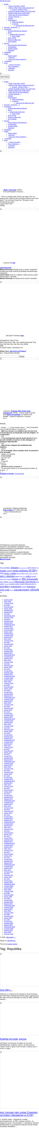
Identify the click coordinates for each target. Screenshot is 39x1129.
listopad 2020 (8, 674)
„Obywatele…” (11, 937)
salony (2, 584)
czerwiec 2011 (8, 872)
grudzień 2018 (8, 715)
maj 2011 (7, 873)
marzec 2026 (8, 608)
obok (21, 576)
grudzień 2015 (8, 779)
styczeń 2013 (8, 838)
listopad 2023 (8, 623)
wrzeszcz (31, 586)
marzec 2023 (8, 632)
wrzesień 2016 (8, 763)
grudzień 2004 (8, 923)
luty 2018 (7, 733)
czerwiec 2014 (8, 808)
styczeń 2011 (8, 880)
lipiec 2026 (7, 601)
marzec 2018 (8, 731)
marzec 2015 (8, 792)
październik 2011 (9, 864)
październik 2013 (9, 822)
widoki (6, 54)
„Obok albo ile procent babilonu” (18, 15)
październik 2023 (9, 624)
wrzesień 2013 (8, 824)
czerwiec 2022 (8, 640)
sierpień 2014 (8, 804)
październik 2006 (9, 884)
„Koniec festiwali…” (14, 16)
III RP (32, 570)
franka (3, 570)
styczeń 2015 (8, 795)
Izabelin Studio (13, 48)
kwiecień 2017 (8, 751)
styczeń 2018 (8, 735)
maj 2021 (7, 664)
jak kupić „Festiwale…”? (12, 27)
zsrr (1, 592)
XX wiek (12, 590)
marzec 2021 (8, 667)
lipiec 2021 (7, 660)
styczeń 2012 (8, 859)
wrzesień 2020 (8, 678)
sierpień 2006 (8, 888)
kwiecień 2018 (8, 729)
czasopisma (7, 29)
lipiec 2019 (7, 703)
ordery (28, 576)
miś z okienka (7, 576)
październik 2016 (9, 761)
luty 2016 (7, 776)
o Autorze (15, 24)
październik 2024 (9, 616)
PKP (20, 579)
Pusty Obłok (16, 36)
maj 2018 (7, 728)
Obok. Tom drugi (10, 190)
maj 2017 (7, 749)
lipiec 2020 (7, 681)
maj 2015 (7, 788)
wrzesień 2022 (8, 635)
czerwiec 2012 (8, 850)
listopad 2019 (8, 696)
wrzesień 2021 (8, 656)
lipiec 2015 (7, 784)
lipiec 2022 (7, 639)
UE (35, 584)
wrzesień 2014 (8, 802)
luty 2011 (7, 879)
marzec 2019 (8, 710)
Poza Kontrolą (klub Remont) (17, 45)
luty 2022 (7, 648)
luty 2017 (7, 754)
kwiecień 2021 (8, 665)
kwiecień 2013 (8, 832)
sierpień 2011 (8, 868)
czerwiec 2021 (8, 662)
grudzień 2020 (8, 672)
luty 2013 (7, 836)
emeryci (34, 568)
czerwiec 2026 (8, 603)
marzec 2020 (8, 688)
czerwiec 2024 (8, 617)
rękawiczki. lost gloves (25, 581)
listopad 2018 (8, 717)
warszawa (16, 586)
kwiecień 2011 (8, 875)
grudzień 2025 (8, 610)
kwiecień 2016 (8, 772)
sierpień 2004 (8, 930)
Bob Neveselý (5, 268)
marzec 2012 (8, 856)
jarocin (19, 573)
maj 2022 (7, 642)
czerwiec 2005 (8, 912)
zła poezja (11, 70)
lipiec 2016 (7, 767)
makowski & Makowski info (25, 25)
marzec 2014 (8, 813)
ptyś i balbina (4, 582)
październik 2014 (9, 800)
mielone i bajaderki (33, 573)
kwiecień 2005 (8, 916)
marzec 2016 (8, 774)
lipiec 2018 (7, 724)
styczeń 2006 (8, 900)
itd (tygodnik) (12, 41)
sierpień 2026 (8, 600)
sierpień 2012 (8, 847)
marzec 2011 (8, 877)
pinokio (15, 579)
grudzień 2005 (8, 902)
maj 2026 (7, 605)
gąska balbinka (20, 570)
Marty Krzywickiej (13, 414)
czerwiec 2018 (8, 726)
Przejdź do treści (5, 1)
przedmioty (7, 52)
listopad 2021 (8, 653)
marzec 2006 (8, 896)
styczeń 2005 (8, 921)
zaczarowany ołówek (26, 589)
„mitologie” (11, 68)
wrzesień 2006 (8, 886)
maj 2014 (7, 809)
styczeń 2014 (8, 816)
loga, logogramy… (14, 66)
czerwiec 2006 (8, 891)
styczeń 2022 (8, 649)
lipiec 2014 (7, 806)
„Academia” (8, 61)
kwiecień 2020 (8, 687)
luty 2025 (7, 614)
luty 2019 (7, 712)
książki (6, 4)
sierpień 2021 (8, 658)
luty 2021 (7, 669)
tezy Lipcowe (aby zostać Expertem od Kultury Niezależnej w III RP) (19, 1113)
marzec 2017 (8, 752)
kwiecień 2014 (8, 811)
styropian (12, 584)
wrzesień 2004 (8, 928)
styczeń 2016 (8, 777)
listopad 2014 (8, 799)
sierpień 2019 (8, 701)
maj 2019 (7, 706)
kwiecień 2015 (8, 790)
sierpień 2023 (8, 626)
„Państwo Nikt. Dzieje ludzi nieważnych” (21, 8)
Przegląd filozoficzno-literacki (17, 31)
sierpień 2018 (8, 722)
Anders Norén (12, 944)
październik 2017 (9, 740)
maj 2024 (7, 619)
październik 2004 (9, 927)
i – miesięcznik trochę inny (16, 34)
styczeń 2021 (8, 671)
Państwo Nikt (3, 579)
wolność (24, 587)
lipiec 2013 (7, 827)
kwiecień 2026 (8, 607)
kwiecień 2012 (8, 854)
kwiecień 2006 (8, 895)
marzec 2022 (8, 646)
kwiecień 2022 (8, 644)
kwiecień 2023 (8, 630)
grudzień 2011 (8, 861)
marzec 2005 (8, 918)
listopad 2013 (8, 820)
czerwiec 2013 (8, 829)
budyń (29, 568)
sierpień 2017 (8, 744)
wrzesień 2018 (8, 720)
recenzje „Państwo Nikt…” (20, 9)
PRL (24, 579)
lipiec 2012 (7, 848)
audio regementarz (18, 22)
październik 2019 (9, 697)
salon (37, 582)
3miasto (15, 567)
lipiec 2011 (7, 870)
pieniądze (9, 579)
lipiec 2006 (7, 889)
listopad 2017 (8, 738)
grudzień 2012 (8, 840)
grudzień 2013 (8, 818)
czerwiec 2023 (8, 628)
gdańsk (9, 571)
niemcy (17, 576)
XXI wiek (4, 590)
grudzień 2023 (8, 621)
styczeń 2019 (8, 713)
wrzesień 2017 (8, 742)
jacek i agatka (10, 573)
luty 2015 (7, 793)
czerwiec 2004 (8, 934)
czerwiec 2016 (8, 768)
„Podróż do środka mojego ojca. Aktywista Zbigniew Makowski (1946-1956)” (21, 12)
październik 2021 (9, 655)
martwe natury (12, 56)
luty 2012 (7, 857)
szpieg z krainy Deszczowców (24, 584)
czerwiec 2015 (8, 786)
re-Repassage (12, 47)
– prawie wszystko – (14, 64)
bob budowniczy (23, 567)
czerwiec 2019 (8, 704)
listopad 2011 (8, 863)
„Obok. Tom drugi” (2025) (16, 6)
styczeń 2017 (8, 756)
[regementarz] (12, 20)
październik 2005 (9, 905)
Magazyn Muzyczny (14, 40)
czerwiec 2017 (8, 747)
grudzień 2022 (8, 633)
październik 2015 (9, 781)
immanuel (11, 50)
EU (38, 568)
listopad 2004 (8, 925)
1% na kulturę (5, 568)
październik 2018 (9, 719)
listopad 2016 (8, 760)
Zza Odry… (6, 990)
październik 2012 (9, 843)
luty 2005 (7, 920)
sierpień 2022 (8, 637)
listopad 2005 (8, 904)
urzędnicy (5, 586)
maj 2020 (7, 685)
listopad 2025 (8, 612)
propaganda (32, 579)
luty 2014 (7, 815)
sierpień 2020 (8, 680)
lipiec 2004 (7, 932)
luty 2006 (7, 898)
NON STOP (12, 38)
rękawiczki (11, 582)
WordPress (11, 941)
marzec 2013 (8, 834)
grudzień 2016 (8, 758)
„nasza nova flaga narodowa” (17, 59)
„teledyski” (11, 57)
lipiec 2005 (7, 911)
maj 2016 (7, 770)
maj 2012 (7, 852)
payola (34, 576)
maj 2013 (7, 831)
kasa (23, 573)
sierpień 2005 (8, 909)
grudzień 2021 (8, 651)
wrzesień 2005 (8, 907)
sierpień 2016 (8, 765)
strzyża (6, 584)
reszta (6, 63)
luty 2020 (7, 690)
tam (22, 335)
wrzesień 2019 (8, 699)
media (26, 573)
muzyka (6, 43)
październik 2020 (9, 676)
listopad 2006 (8, 882)
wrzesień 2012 (8, 845)
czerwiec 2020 (8, 683)
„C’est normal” (12, 474)
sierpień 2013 (8, 825)
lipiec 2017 (7, 745)
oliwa (24, 576)
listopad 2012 (8, 841)
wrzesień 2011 (8, 866)
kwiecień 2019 (8, 708)
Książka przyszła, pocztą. (13, 1039)
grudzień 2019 (8, 694)
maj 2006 (7, 893)
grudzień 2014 (8, 797)
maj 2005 (7, 914)
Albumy (10, 18)
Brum (10, 32)
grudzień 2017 (8, 736)
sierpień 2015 (8, 783)
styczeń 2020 (8, 692)
